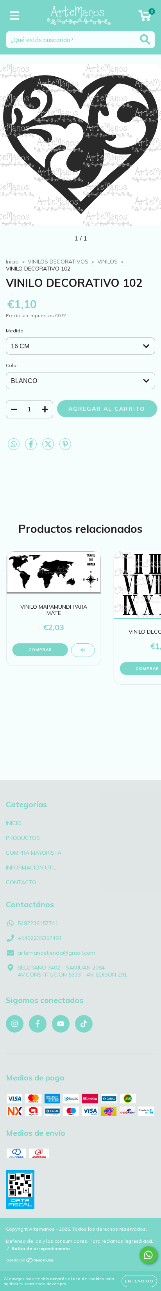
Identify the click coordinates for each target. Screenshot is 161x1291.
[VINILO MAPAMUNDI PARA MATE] (83, 650)
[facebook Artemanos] (38, 1024)
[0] (144, 17)
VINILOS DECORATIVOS (58, 261)
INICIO (13, 823)
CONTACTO (21, 882)
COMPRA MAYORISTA (33, 852)
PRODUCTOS (23, 837)
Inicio (12, 261)
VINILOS (107, 261)
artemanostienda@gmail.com (56, 952)
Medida (14, 331)
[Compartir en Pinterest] (65, 447)
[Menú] (14, 15)
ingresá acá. (138, 1241)
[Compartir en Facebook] (31, 447)
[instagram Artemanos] (14, 1024)
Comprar (40, 649)
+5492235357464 (40, 937)
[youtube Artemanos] (61, 1024)
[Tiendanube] (30, 1261)
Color (12, 365)
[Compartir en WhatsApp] (14, 444)
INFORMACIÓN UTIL (31, 867)
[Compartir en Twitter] (48, 447)
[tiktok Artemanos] (84, 1024)
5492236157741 (38, 923)
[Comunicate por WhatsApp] (148, 1255)
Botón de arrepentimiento (40, 1248)
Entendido (139, 1281)
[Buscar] (145, 39)
